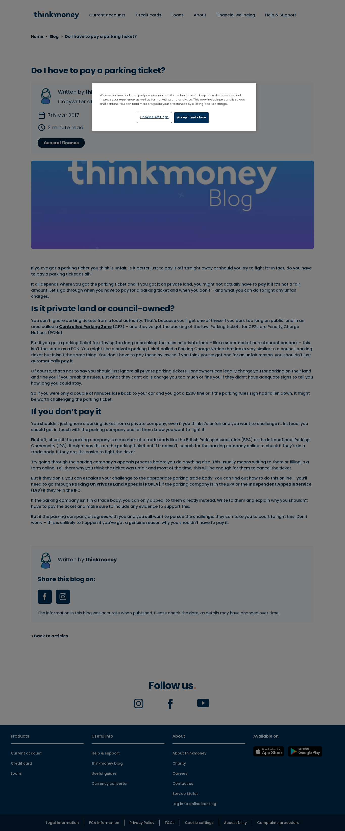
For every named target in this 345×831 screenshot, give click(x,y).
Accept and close (191, 117)
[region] (174, 107)
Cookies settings (154, 117)
